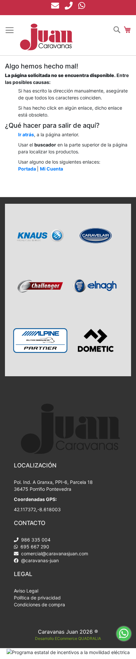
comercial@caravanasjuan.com (54, 553)
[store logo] (46, 37)
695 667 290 (34, 546)
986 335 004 (35, 539)
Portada (27, 168)
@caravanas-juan (39, 560)
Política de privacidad (37, 597)
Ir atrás (26, 134)
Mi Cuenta (51, 168)
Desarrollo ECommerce (68, 638)
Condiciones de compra (39, 604)
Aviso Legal (26, 590)
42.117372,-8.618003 (37, 509)
